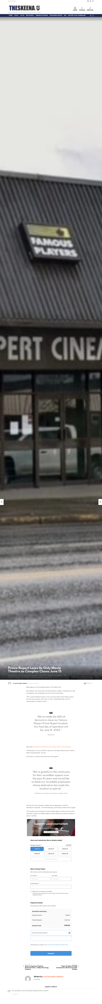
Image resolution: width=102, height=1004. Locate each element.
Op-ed (22, 15)
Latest (75, 10)
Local (16, 15)
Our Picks (90, 10)
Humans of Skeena (42, 15)
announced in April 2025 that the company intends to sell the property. (52, 747)
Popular (82, 10)
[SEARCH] (93, 15)
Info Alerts (29, 15)
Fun (65, 15)
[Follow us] (90, 15)
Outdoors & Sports (56, 15)
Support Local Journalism (76, 15)
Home (10, 15)
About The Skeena (12, 1)
